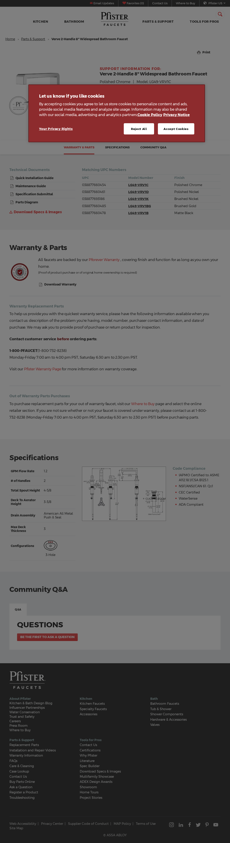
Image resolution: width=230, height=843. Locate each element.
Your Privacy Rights (56, 129)
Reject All (139, 129)
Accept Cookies (176, 129)
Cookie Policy (149, 115)
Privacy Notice (176, 115)
